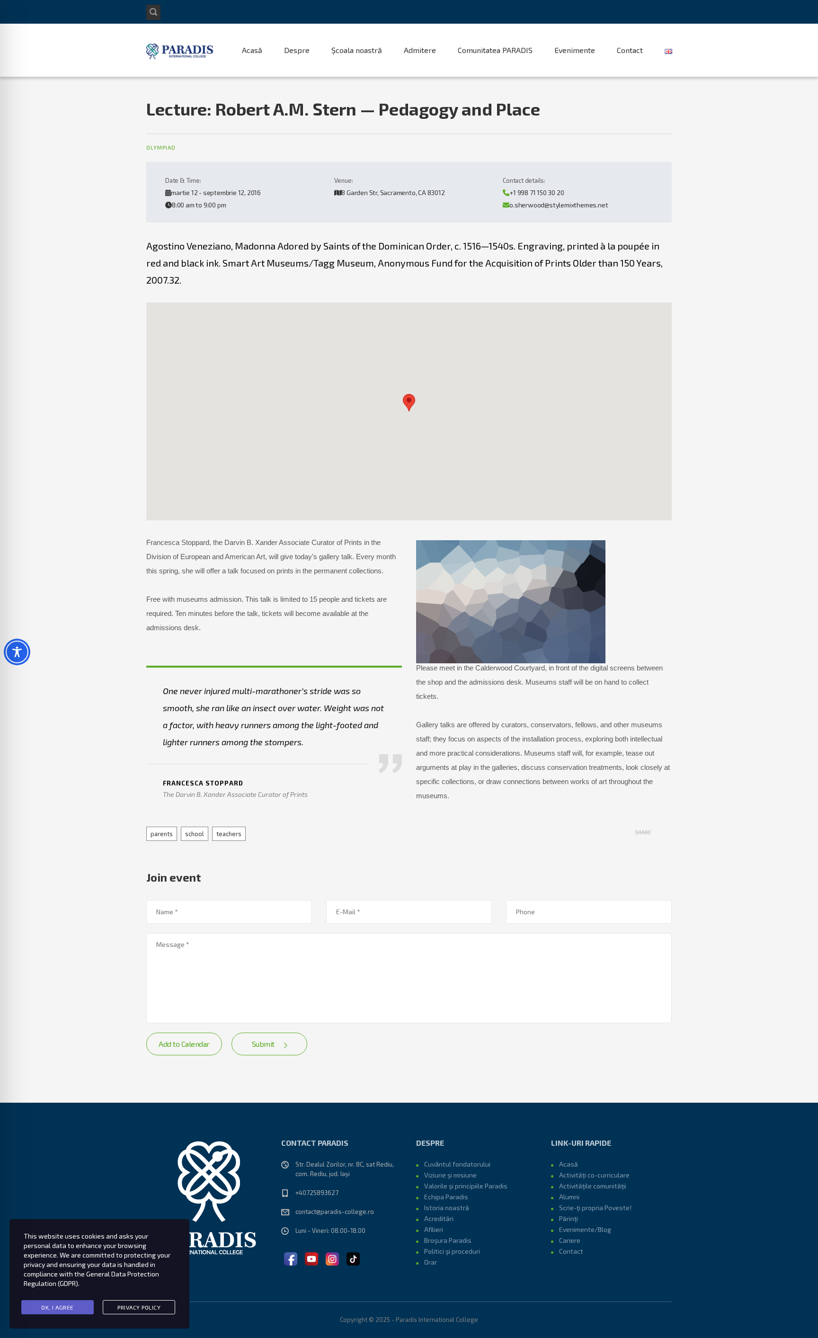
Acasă (252, 49)
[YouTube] (311, 1258)
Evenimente (574, 49)
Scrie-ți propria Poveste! (595, 1208)
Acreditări (438, 1218)
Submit (263, 1043)
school (194, 834)
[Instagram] (332, 1258)
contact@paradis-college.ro (334, 1211)
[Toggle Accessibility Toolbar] (17, 652)
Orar (430, 1262)
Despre (297, 49)
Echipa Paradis (446, 1197)
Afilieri (433, 1229)
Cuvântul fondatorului (457, 1164)
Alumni (569, 1197)
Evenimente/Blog (585, 1229)
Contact (630, 49)
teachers (228, 834)
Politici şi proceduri (452, 1251)
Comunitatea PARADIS (495, 49)
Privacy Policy (138, 1307)
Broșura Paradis (447, 1240)
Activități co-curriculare (594, 1175)
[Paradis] (180, 50)
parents (162, 834)
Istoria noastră (446, 1208)
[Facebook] (290, 1258)
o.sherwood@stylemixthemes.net (558, 205)
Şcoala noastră (356, 49)
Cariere (569, 1240)
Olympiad (161, 147)
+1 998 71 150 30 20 (536, 192)
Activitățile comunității (592, 1186)
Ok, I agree (57, 1307)
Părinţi (568, 1218)
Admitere (420, 49)
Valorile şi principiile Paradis (465, 1186)
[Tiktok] (353, 1258)
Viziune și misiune (450, 1175)
